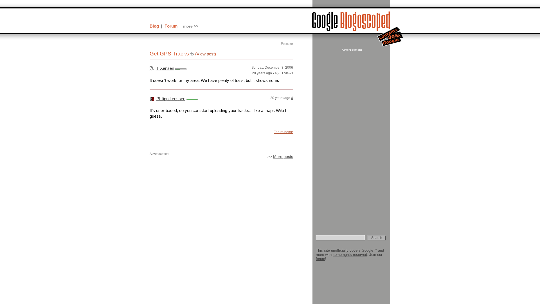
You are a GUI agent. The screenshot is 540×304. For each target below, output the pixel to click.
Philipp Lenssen (170, 98)
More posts (283, 157)
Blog (154, 26)
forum (320, 259)
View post (206, 54)
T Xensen (165, 68)
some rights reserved (350, 254)
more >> (190, 26)
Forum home (283, 132)
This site (323, 250)
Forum (171, 26)
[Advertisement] (351, 136)
